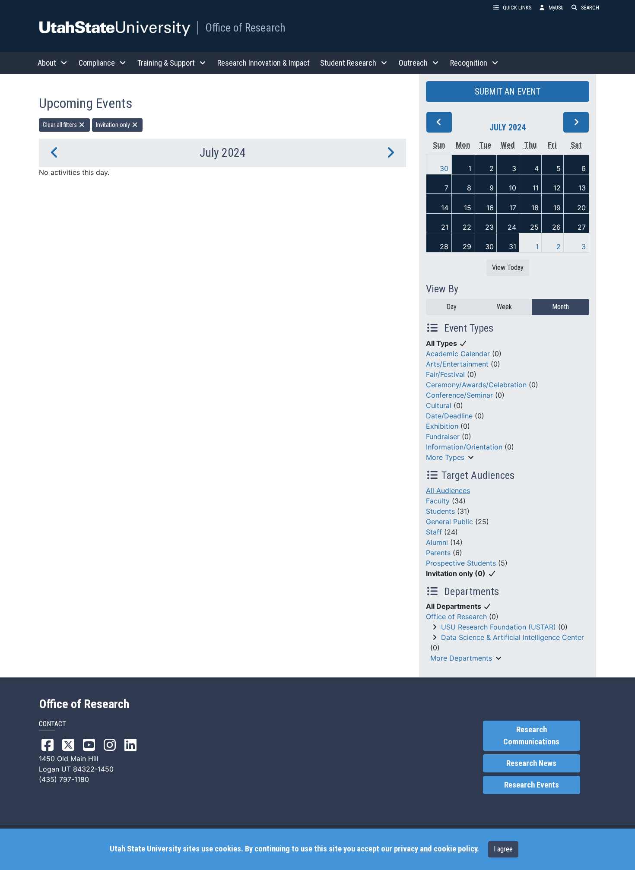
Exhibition (442, 426)
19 (557, 207)
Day (451, 307)
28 (444, 246)
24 (512, 227)
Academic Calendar (458, 353)
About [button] (47, 62)
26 (556, 227)
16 (490, 207)
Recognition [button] (468, 62)
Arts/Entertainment (457, 364)
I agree (503, 849)
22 (467, 227)
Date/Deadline (449, 415)
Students (440, 511)
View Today (508, 267)
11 (536, 187)
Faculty (438, 501)
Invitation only (113, 124)
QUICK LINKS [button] (517, 7)
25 (534, 227)
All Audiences (448, 490)
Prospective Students (461, 563)
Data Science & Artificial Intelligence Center (512, 637)
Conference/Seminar (459, 395)
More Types (445, 457)
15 (467, 207)
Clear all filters (60, 124)
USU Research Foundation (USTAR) (498, 627)
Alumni (437, 542)
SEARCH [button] (590, 7)
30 (444, 168)
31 (512, 246)
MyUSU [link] (556, 7)
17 (512, 207)
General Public (449, 521)
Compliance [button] (97, 62)
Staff (434, 532)
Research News (531, 763)
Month (560, 307)
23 (489, 227)
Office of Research (245, 27)
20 (581, 207)
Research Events (531, 785)
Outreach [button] (413, 62)
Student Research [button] (348, 62)
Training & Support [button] (166, 62)
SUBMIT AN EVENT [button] (507, 91)
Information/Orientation (464, 447)
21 (444, 227)
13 (582, 187)
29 (467, 246)
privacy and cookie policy (435, 849)
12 (557, 187)
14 (444, 207)
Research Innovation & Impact (263, 62)
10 (512, 187)
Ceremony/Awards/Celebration (476, 384)
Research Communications (531, 736)
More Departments (461, 658)
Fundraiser (443, 436)
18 (535, 207)
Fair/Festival (445, 374)
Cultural (438, 405)
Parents (438, 552)
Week (504, 307)
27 (582, 227)
